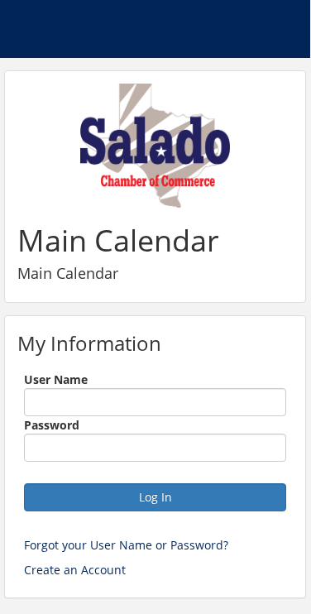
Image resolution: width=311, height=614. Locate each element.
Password (51, 425)
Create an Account (75, 570)
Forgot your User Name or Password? (126, 545)
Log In (155, 497)
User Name (56, 379)
